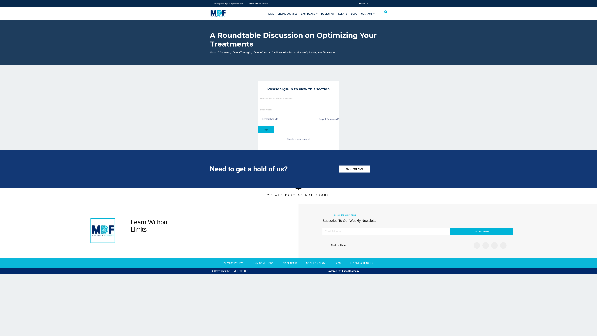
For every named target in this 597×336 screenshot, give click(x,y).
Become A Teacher (361, 263)
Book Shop (328, 13)
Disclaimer (290, 263)
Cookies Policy (315, 263)
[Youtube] (503, 245)
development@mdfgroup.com (228, 3)
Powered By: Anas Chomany (343, 271)
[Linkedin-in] (494, 245)
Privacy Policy (233, 263)
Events (342, 13)
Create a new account (298, 139)
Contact (366, 13)
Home (270, 13)
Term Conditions (263, 263)
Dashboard (308, 13)
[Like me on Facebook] (371, 3)
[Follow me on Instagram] (383, 3)
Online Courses (287, 13)
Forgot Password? (329, 119)
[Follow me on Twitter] (375, 3)
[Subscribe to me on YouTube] (379, 3)
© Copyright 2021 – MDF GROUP (229, 271)
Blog (354, 13)
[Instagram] (485, 245)
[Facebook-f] (477, 245)
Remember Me (269, 119)
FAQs (338, 263)
